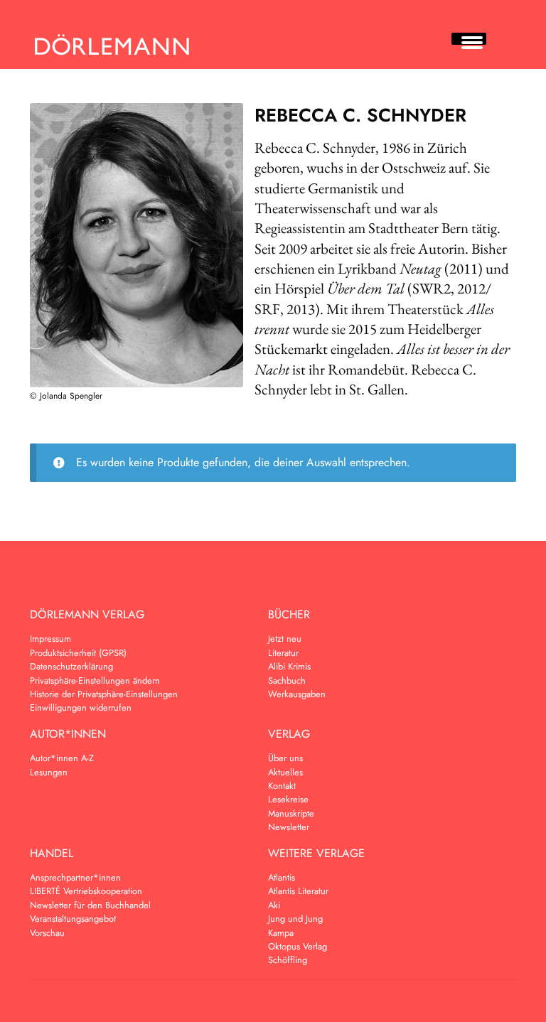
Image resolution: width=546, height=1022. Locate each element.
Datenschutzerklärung (71, 666)
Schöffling (287, 960)
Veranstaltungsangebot (73, 918)
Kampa (281, 933)
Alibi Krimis (289, 666)
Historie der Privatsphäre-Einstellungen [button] (104, 694)
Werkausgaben (297, 694)
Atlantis (281, 877)
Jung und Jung (295, 918)
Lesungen (49, 772)
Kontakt (282, 785)
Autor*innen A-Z (62, 758)
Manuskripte (291, 813)
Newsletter (288, 827)
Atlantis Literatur (298, 891)
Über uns (285, 758)
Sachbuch (287, 680)
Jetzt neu (284, 638)
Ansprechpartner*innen (75, 877)
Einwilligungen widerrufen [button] (81, 707)
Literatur (283, 653)
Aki (274, 905)
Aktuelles (285, 772)
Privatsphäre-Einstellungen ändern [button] (95, 680)
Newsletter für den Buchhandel (90, 905)
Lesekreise (288, 799)
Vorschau (47, 933)
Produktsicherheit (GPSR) (78, 653)
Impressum (50, 638)
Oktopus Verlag (297, 946)
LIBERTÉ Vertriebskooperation (86, 891)
